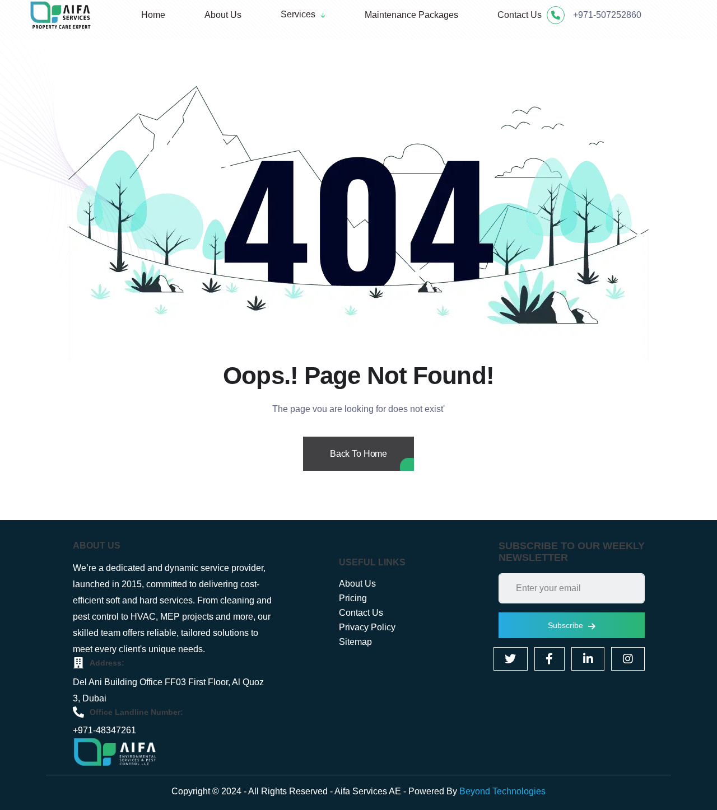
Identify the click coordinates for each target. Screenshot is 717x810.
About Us (357, 583)
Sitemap (355, 642)
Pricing (353, 598)
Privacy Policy (367, 627)
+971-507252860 (607, 15)
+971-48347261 (104, 730)
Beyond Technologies (502, 791)
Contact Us (361, 612)
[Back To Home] (358, 467)
